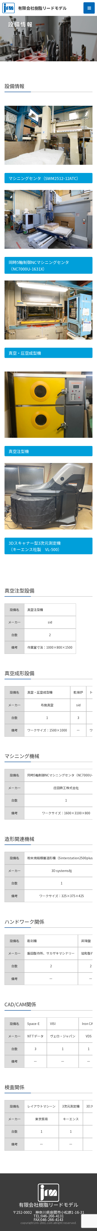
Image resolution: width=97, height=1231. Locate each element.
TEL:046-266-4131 (48, 1216)
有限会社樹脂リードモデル (42, 8)
